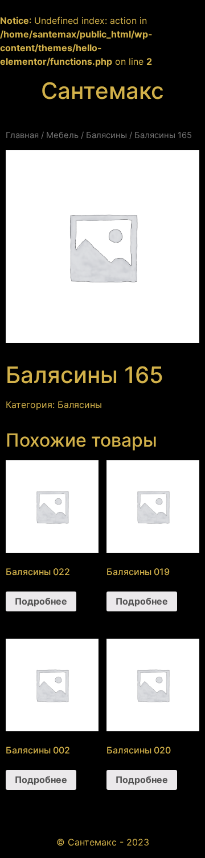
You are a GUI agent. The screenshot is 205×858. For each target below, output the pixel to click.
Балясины (106, 135)
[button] (103, 112)
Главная (22, 135)
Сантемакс (102, 91)
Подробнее (41, 601)
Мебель (62, 135)
